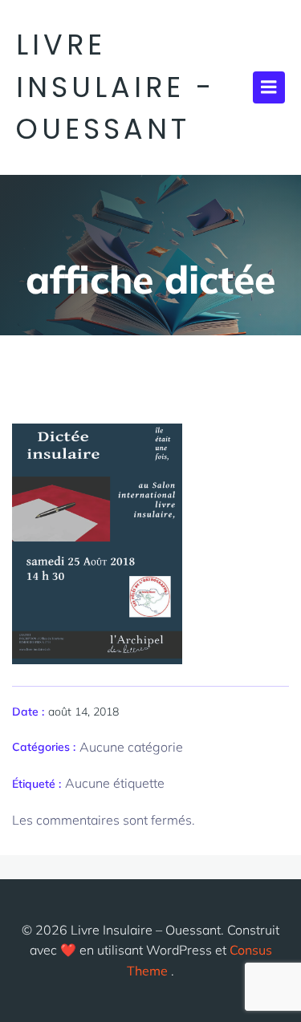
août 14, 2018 (83, 711)
